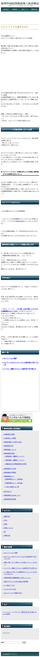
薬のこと (25, 9)
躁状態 (8, 614)
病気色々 (15, 9)
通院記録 (7, 535)
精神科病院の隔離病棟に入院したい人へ (17, 578)
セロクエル (19, 221)
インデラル (5, 612)
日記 (5, 520)
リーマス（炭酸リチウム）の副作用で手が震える (19, 369)
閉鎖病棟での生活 (10, 468)
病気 (5, 524)
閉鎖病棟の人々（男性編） (14, 479)
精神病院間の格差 (10, 499)
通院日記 (34, 9)
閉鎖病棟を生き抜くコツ (12, 495)
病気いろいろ (8, 528)
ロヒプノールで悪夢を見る (13, 593)
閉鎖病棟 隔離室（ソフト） (15, 460)
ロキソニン (17, 612)
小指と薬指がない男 (12, 487)
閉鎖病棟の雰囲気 (10, 472)
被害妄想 (4, 614)
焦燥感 (35, 612)
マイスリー (9, 612)
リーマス (12, 612)
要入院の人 (8, 491)
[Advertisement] (16, 18)
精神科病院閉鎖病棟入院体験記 (20, 3)
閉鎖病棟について (10, 449)
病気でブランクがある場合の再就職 (16, 581)
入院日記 (6, 9)
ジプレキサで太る (10, 589)
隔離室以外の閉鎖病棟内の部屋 (16, 464)
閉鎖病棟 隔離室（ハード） (15, 456)
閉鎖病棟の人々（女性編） (14, 483)
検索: (2, 642)
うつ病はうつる (9, 585)
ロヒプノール (27, 612)
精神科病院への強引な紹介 (13, 442)
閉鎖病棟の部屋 (9, 453)
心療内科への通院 (10, 438)
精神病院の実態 (9, 434)
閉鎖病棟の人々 (9, 476)
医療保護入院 (8, 446)
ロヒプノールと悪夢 (10, 358)
